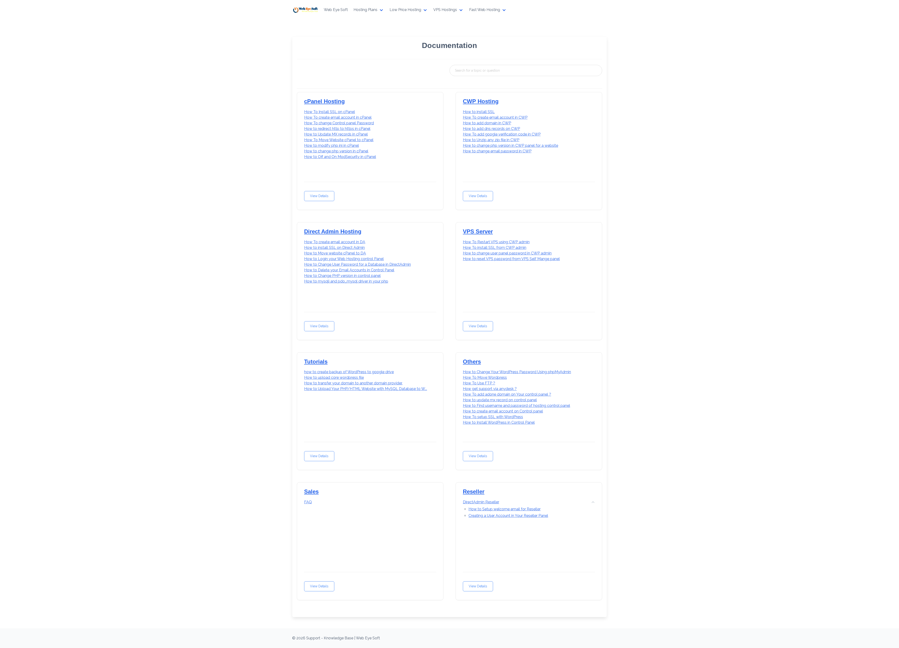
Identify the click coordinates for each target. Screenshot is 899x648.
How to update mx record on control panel (500, 400)
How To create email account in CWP (495, 117)
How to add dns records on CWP (491, 128)
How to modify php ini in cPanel (331, 145)
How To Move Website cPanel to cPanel (338, 140)
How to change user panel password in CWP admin (507, 253)
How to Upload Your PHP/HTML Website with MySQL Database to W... (365, 389)
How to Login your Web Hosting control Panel (344, 259)
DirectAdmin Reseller (481, 502)
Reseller (473, 491)
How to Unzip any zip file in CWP (491, 140)
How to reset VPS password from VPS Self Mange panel (511, 259)
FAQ (308, 502)
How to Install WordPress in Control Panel (499, 422)
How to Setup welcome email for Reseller (504, 509)
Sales (311, 491)
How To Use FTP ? (479, 383)
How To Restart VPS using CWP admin (496, 242)
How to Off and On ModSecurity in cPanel (340, 157)
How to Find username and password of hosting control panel (516, 405)
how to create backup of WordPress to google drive (349, 372)
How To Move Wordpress (485, 377)
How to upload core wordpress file (334, 377)
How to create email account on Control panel (503, 411)
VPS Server (478, 231)
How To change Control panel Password (339, 123)
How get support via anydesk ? (490, 389)
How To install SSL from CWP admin (494, 247)
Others (472, 361)
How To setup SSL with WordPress (493, 417)
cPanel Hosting (324, 101)
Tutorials (316, 361)
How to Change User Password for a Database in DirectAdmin (357, 264)
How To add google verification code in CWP (502, 134)
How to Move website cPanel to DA (335, 253)
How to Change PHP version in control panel (342, 275)
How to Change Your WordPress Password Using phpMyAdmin (517, 372)
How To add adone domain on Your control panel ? (507, 394)
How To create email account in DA (334, 242)
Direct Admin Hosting (332, 231)
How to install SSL (479, 112)
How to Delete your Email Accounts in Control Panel (349, 270)
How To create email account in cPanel (338, 117)
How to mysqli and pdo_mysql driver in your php (346, 281)
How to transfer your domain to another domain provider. (353, 383)
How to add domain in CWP (487, 123)
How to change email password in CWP (497, 151)
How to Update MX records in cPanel (336, 134)
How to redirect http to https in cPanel (337, 128)
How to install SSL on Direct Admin (334, 247)
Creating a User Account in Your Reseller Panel (508, 515)
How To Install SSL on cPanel (329, 112)
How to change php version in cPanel (336, 151)
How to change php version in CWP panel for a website (510, 145)
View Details (319, 196)
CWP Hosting (481, 101)
